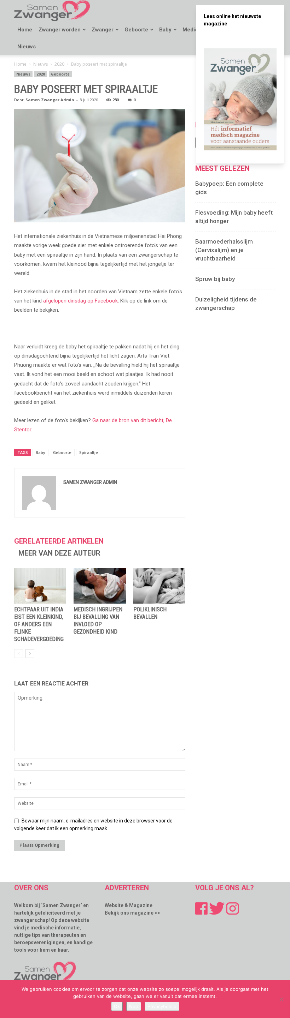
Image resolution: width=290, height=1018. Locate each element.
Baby (165, 29)
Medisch (193, 29)
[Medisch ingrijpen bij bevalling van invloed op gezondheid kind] (100, 586)
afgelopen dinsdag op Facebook (80, 301)
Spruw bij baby (215, 278)
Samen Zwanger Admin (49, 99)
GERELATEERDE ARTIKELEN (59, 541)
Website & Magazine (128, 905)
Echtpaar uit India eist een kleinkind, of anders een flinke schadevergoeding (39, 624)
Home (24, 29)
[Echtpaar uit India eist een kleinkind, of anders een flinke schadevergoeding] (40, 586)
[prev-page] (18, 653)
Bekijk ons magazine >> (132, 913)
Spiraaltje (88, 452)
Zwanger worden (60, 29)
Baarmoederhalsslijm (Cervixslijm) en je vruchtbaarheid (224, 250)
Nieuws (26, 46)
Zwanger (103, 29)
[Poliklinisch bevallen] (159, 586)
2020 (59, 64)
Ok (117, 1006)
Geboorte (136, 29)
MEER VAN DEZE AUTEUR (59, 553)
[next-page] (29, 653)
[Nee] (281, 999)
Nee (133, 1006)
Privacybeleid (161, 1006)
